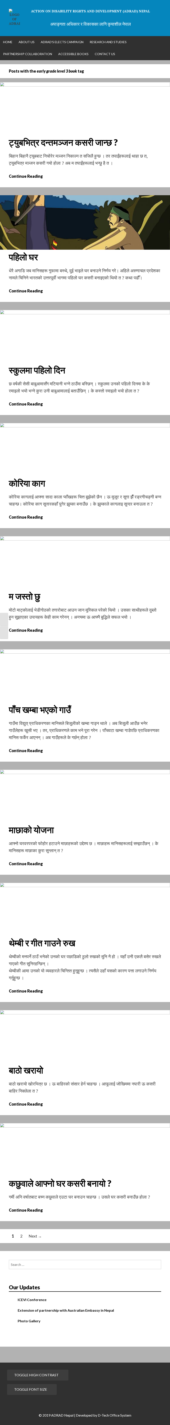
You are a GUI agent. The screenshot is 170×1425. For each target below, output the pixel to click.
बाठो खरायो (26, 1070)
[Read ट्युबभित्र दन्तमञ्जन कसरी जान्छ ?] (85, 85)
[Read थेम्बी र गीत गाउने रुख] (85, 885)
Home (7, 42)
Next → (35, 1236)
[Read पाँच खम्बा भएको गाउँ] (85, 652)
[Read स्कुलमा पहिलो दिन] (85, 312)
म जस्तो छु (24, 596)
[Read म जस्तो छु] (85, 539)
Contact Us (105, 54)
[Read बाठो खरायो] (85, 1013)
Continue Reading (29, 176)
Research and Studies (108, 42)
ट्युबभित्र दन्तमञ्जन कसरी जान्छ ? (63, 142)
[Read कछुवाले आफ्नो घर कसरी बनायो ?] (85, 1126)
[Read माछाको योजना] (85, 772)
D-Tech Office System (114, 1415)
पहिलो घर (23, 257)
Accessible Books (73, 54)
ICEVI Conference (32, 1300)
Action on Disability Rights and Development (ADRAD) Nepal (90, 11)
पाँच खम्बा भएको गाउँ (40, 709)
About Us (27, 42)
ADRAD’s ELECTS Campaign (62, 42)
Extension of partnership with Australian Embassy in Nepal (66, 1310)
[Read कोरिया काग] (85, 426)
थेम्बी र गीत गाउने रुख (42, 943)
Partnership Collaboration (27, 54)
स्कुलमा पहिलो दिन (37, 370)
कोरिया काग (27, 483)
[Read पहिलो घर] (85, 248)
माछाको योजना (31, 829)
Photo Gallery (29, 1321)
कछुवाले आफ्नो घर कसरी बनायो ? (60, 1183)
